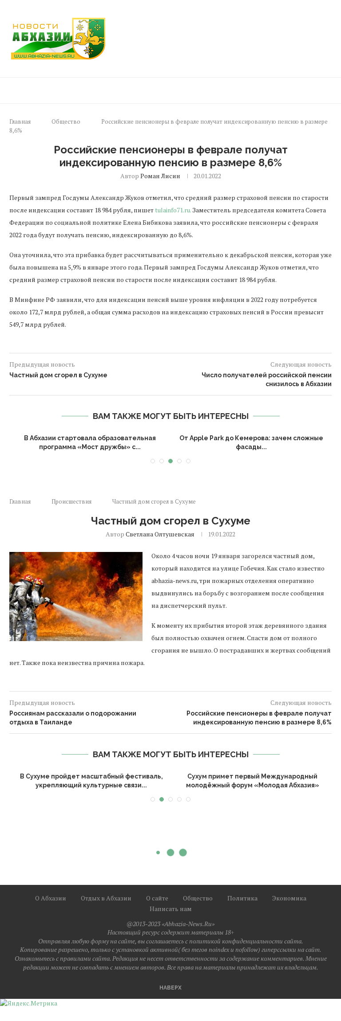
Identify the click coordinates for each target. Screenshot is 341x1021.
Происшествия (71, 501)
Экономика (289, 898)
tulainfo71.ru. (173, 210)
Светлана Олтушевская (160, 534)
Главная (20, 121)
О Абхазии (50, 898)
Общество (66, 121)
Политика (242, 898)
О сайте (157, 898)
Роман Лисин (160, 176)
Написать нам (171, 908)
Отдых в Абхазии (106, 898)
